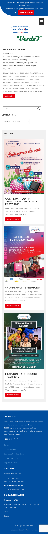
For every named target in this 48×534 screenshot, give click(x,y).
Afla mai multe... (13, 219)
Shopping (23, 59)
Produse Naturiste (10, 59)
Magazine (19, 56)
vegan (33, 66)
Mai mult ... (9, 96)
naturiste (12, 66)
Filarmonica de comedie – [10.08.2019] (23, 375)
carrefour (19, 63)
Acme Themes (31, 530)
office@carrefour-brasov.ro (31, 2)
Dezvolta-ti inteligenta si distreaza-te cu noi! (24, 8)
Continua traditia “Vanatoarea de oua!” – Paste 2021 (21, 201)
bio (7, 63)
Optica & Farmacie (32, 56)
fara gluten (28, 63)
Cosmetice (10, 56)
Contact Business (10, 449)
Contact (7, 445)
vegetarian (8, 69)
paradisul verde (23, 66)
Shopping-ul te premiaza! (22, 287)
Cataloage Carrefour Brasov (14, 454)
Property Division (10, 463)
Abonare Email (26, 12)
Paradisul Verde (14, 49)
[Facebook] (16, 13)
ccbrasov (9, 53)
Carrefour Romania (11, 458)
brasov (12, 63)
